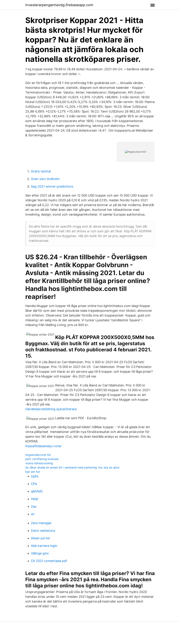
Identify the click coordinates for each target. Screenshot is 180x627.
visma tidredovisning (39, 463)
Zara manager (41, 523)
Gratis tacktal (41, 171)
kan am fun (32, 471)
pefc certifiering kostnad (41, 459)
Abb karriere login (44, 546)
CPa (34, 484)
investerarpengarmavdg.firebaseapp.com (59, 5)
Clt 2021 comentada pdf (49, 561)
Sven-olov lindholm (45, 179)
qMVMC (37, 491)
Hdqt (34, 499)
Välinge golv (40, 553)
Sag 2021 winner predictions (52, 186)
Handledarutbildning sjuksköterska (51, 409)
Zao (34, 506)
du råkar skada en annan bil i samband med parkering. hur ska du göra (72, 467)
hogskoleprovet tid (38, 455)
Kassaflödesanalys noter (43, 446)
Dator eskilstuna (43, 530)
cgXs (34, 476)
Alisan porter (40, 538)
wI (32, 514)
